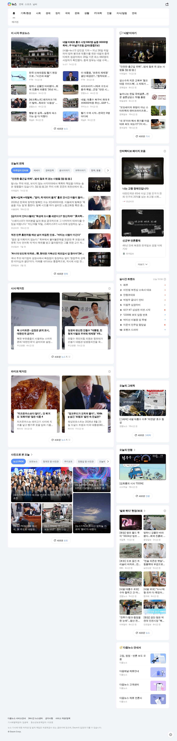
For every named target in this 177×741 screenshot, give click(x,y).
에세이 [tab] (37, 170)
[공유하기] (166, 4)
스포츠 (28, 4)
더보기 (141, 264)
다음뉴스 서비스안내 (17, 718)
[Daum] (10, 4)
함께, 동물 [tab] (96, 170)
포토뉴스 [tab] (33, 461)
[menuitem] (13, 13)
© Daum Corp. (14, 731)
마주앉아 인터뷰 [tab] (20, 170)
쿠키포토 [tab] (68, 461)
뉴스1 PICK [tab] (18, 461)
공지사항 (49, 718)
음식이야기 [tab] (64, 170)
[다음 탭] (108, 170)
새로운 (62, 128)
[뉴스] (14, 4)
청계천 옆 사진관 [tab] (51, 461)
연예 (21, 4)
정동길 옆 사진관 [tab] (86, 461)
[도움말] (109, 288)
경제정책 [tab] (49, 170)
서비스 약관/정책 (62, 718)
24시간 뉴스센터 (35, 718)
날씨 (35, 4)
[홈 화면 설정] (171, 735)
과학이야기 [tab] (80, 170)
